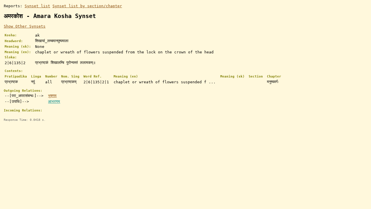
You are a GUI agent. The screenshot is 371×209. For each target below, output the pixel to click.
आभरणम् (54, 101)
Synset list (37, 6)
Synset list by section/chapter (87, 6)
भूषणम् (52, 95)
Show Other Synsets (25, 26)
